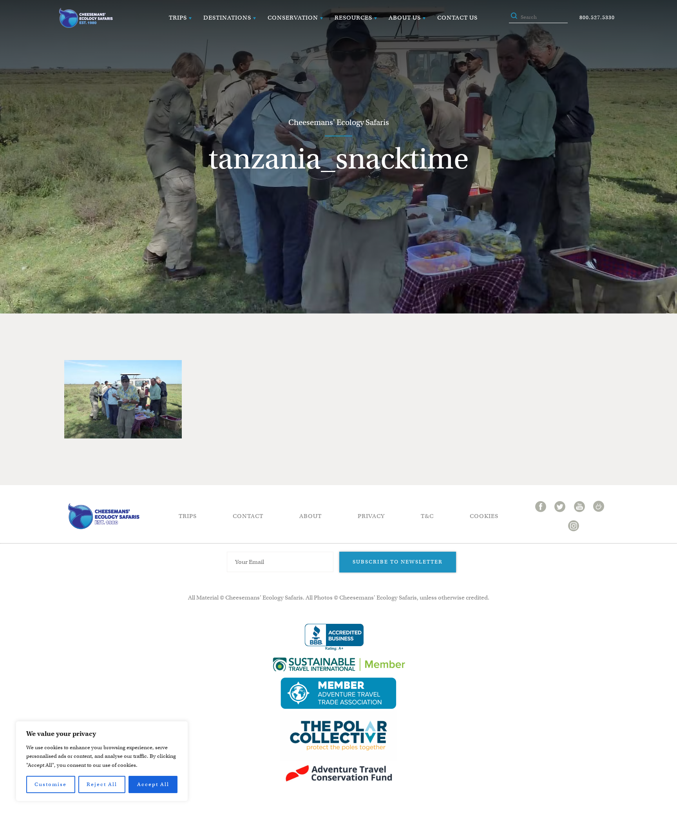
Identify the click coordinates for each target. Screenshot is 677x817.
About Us (405, 17)
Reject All (102, 784)
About (310, 516)
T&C (427, 516)
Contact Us (457, 17)
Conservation (293, 17)
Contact (248, 516)
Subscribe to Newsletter (398, 561)
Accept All (153, 784)
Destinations (227, 17)
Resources (353, 17)
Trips (178, 17)
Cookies (484, 516)
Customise (50, 784)
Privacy (371, 516)
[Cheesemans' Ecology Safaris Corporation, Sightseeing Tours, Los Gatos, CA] (334, 637)
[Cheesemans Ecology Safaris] (85, 18)
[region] (102, 761)
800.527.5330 (597, 17)
